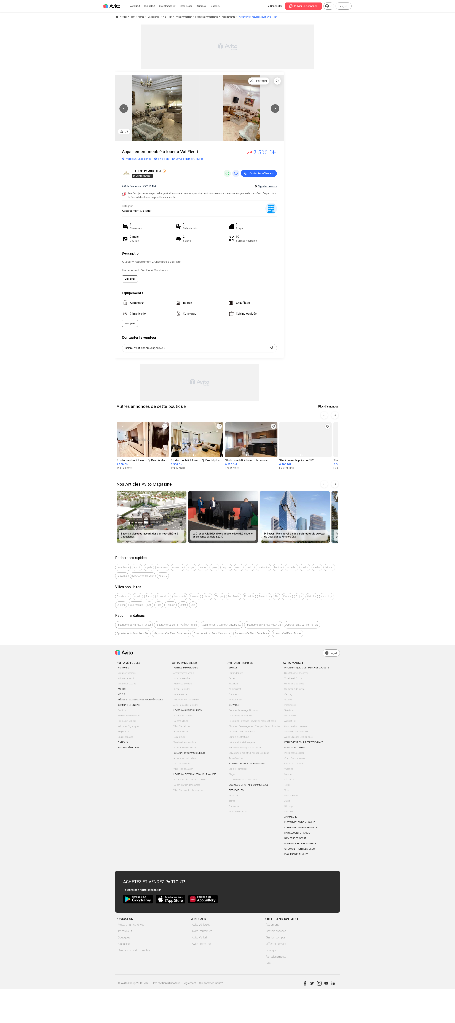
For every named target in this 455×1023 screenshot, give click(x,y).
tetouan (329, 567)
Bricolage (288, 806)
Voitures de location (127, 678)
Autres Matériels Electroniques (298, 737)
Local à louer (179, 737)
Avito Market (199, 937)
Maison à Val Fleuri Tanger (287, 633)
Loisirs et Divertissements (300, 827)
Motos (122, 689)
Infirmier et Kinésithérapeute (242, 742)
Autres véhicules (128, 747)
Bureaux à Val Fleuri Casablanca (252, 633)
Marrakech (180, 596)
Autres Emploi (235, 699)
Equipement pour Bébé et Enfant (303, 742)
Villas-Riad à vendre (182, 683)
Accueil (123, 17)
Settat (183, 604)
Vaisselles (288, 769)
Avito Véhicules (201, 924)
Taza (158, 604)
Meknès (194, 596)
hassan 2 (122, 575)
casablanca (123, 567)
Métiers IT (233, 683)
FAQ (268, 963)
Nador (207, 596)
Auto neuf (135, 6)
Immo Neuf (125, 931)
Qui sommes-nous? (211, 983)
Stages (232, 774)
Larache (121, 604)
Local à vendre (180, 694)
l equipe (226, 567)
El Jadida (249, 596)
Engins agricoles (125, 737)
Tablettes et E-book (293, 678)
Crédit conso (186, 6)
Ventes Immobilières (185, 667)
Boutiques (202, 6)
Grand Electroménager (295, 758)
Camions (122, 710)
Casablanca (153, 17)
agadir (137, 567)
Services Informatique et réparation (245, 747)
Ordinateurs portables (294, 683)
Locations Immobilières (206, 17)
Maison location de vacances (186, 785)
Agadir (137, 596)
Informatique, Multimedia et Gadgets (307, 667)
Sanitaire (288, 811)
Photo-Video (290, 715)
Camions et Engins (129, 705)
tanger (191, 567)
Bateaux (123, 742)
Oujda (299, 596)
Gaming (288, 694)
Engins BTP (123, 731)
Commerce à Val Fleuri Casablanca (212, 633)
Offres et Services (276, 944)
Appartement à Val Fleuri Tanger (134, 624)
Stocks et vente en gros (299, 848)
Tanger (219, 596)
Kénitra (287, 596)
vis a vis (163, 575)
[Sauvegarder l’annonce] (277, 81)
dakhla (305, 567)
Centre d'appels (236, 673)
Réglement (189, 983)
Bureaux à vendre (181, 689)
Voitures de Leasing (127, 683)
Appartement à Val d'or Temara (301, 624)
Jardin (287, 801)
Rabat (149, 596)
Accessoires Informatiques (296, 731)
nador (238, 567)
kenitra (278, 567)
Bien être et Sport (295, 838)
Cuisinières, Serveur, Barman (242, 731)
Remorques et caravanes (129, 715)
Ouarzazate (136, 604)
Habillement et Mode (297, 833)
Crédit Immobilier (167, 6)
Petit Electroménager (294, 753)
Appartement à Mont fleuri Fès (133, 633)
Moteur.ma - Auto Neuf (131, 924)
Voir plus (130, 278)
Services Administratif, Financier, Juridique (249, 753)
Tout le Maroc (137, 17)
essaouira (162, 567)
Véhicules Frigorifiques (128, 726)
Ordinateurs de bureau (294, 689)
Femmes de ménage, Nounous (243, 710)
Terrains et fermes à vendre (186, 699)
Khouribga (326, 596)
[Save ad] (165, 426)
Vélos (121, 694)
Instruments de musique (299, 822)
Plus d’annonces (328, 406)
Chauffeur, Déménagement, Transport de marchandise (254, 726)
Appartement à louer (182, 715)
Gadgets (288, 699)
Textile (287, 785)
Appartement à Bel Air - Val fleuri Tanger (177, 624)
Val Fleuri (167, 17)
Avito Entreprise (201, 944)
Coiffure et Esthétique (239, 737)
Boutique (271, 950)
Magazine (215, 6)
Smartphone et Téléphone (296, 673)
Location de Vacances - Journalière (194, 774)
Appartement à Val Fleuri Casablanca (221, 624)
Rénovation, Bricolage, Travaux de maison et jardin (252, 721)
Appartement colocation (184, 758)
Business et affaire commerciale (248, 785)
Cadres (232, 678)
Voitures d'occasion (127, 673)
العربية (343, 6)
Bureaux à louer (180, 731)
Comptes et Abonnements (296, 726)
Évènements (236, 790)
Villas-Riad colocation (183, 769)
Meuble (287, 774)
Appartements (228, 17)
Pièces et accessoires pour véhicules (140, 699)
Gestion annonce (276, 931)
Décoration (289, 779)
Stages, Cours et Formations (247, 763)
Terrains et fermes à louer (185, 742)
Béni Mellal (234, 596)
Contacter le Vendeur (262, 173)
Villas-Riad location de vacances (188, 790)
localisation (264, 567)
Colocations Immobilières (189, 753)
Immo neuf (149, 6)
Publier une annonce (305, 6)
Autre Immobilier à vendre (185, 705)
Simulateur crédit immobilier (135, 950)
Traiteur (232, 801)
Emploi (233, 667)
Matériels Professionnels (300, 843)
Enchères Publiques (296, 854)
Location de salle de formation (243, 779)
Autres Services (236, 758)
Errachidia (264, 596)
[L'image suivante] (275, 108)
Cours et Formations (238, 769)
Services (234, 705)
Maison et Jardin (294, 747)
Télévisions (289, 710)
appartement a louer (143, 575)
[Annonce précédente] (324, 415)
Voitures (123, 667)
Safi (149, 604)
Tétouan (170, 604)
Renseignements (276, 956)
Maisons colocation (182, 763)
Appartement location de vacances (189, 779)
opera (214, 567)
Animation (234, 795)
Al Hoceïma (163, 596)
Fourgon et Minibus (127, 721)
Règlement (272, 924)
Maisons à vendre (181, 678)
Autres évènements (238, 811)
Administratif (235, 689)
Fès (277, 596)
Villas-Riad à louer (181, 726)
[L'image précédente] (123, 108)
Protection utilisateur (166, 983)
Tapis (286, 790)
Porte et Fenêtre (291, 795)
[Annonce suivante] (334, 415)
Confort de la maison (293, 763)
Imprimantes (290, 705)
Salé (193, 604)
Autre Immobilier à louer (184, 747)
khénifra (311, 596)
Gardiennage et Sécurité (240, 715)
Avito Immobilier (184, 17)
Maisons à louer (180, 721)
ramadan (292, 567)
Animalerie (290, 817)
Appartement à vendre (183, 673)
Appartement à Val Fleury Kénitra (263, 624)
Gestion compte (275, 937)
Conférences (234, 806)
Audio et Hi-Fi (290, 721)
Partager (261, 81)
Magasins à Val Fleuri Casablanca (171, 633)
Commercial (234, 694)
